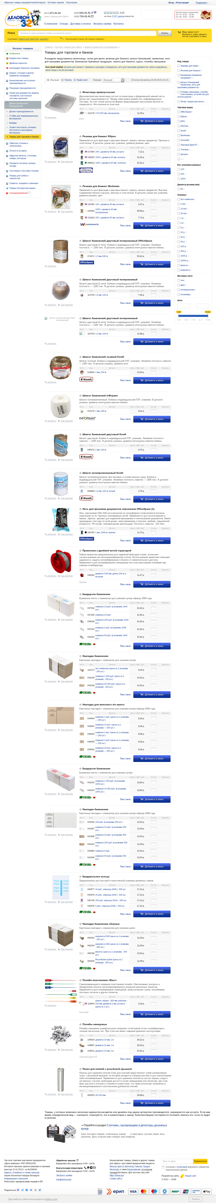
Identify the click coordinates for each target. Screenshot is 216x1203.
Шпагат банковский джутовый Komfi (104, 434)
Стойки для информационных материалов (23, 117)
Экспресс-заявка (102, 23)
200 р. (184, 251)
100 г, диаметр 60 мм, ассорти (109, 204)
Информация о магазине (16, 1178)
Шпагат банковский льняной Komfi (103, 356)
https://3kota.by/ (117, 1175)
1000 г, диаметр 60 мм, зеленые (110, 163)
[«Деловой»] (23, 18)
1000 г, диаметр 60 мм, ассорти (110, 157)
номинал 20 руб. (103, 615)
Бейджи (13, 123)
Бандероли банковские (96, 594)
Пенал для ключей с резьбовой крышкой (107, 1069)
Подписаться (200, 1161)
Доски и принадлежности (21, 111)
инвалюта (186, 270)
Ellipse (184, 116)
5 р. (183, 227)
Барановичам (133, 1169)
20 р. (184, 237)
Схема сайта (116, 1178)
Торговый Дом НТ (190, 145)
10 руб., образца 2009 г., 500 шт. (110, 889)
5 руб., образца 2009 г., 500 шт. (110, 906)
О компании (51, 23)
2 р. (183, 223)
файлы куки (51, 1199)
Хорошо (196, 1199)
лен (183, 280)
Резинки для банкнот (191, 70)
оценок (118, 16)
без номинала (188, 199)
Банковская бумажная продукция (191, 76)
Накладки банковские (95, 656)
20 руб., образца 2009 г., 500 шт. (110, 895)
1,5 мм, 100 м (101, 295)
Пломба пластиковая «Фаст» (100, 980)
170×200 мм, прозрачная (107, 113)
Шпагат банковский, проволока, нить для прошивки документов (188, 85)
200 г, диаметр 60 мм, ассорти (109, 152)
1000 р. (185, 256)
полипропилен (188, 290)
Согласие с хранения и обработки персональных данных (187, 1168)
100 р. (184, 246)
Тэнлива (186, 149)
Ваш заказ (125, 121)
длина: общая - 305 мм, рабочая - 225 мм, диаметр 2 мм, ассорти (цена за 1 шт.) (111, 1003)
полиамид (186, 294)
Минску (113, 1166)
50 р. (184, 242)
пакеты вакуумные (158, 67)
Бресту (120, 1166)
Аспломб (186, 140)
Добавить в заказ (153, 121)
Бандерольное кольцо (96, 876)
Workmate (186, 135)
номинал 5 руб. (102, 851)
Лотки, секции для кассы (192, 101)
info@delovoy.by (63, 1179)
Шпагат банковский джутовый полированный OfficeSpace (117, 240)
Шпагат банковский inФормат (100, 395)
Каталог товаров (23, 48)
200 (183, 174)
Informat (185, 126)
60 (182, 189)
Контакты (119, 23)
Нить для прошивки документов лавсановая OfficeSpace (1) (118, 509)
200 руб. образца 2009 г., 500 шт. (111, 900)
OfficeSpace (187, 112)
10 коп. (185, 209)
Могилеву (114, 1169)
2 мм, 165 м (100, 411)
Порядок (97, 80)
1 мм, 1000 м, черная (105, 532)
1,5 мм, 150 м (101, 334)
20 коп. (185, 213)
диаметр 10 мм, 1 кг (104, 1040)
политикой (182, 1167)
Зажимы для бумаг (190, 66)
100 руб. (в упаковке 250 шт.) (109, 822)
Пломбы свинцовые (95, 1024)
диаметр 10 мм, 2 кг (104, 1051)
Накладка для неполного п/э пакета (103, 704)
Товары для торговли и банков (23, 137)
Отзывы (64, 23)
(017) (52, 13)
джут (184, 285)
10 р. (184, 232)
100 (183, 169)
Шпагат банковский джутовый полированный (110, 279)
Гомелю (138, 1166)
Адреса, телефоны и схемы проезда (21, 1172)
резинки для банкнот (74, 67)
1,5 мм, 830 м (101, 256)
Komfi (184, 131)
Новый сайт (190, 1176)
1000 (184, 179)
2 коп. (184, 204)
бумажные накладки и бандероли (101, 67)
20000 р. (185, 260)
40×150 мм (100, 1095)
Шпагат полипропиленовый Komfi (103, 473)
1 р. (183, 218)
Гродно (146, 1166)
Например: (13, 39)
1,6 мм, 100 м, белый (105, 491)
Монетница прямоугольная (99, 92)
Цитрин (185, 154)
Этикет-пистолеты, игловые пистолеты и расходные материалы (22, 130)
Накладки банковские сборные (101, 924)
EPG (183, 121)
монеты (185, 265)
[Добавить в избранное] (80, 92)
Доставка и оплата (80, 23)
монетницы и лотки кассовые (60, 70)
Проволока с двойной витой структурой (107, 550)
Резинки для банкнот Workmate (101, 186)
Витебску (129, 1166)
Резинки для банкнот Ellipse (99, 136)
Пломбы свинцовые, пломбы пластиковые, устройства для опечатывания (193, 94)
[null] (17, 1190)
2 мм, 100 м (100, 372)
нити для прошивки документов (133, 67)
